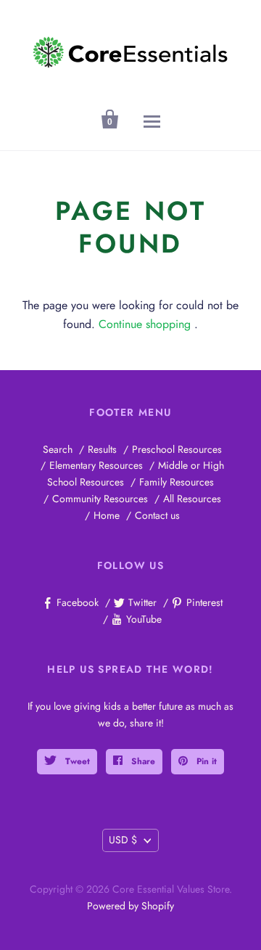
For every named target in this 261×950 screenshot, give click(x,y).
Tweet (76, 761)
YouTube (144, 619)
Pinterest (204, 602)
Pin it (205, 761)
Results (102, 449)
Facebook (78, 602)
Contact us (157, 515)
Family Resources (176, 482)
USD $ (123, 839)
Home (107, 515)
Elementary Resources (96, 465)
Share (141, 761)
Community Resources (100, 498)
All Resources (192, 498)
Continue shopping (145, 324)
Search (57, 449)
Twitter (142, 602)
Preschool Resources (177, 449)
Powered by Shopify (130, 905)
